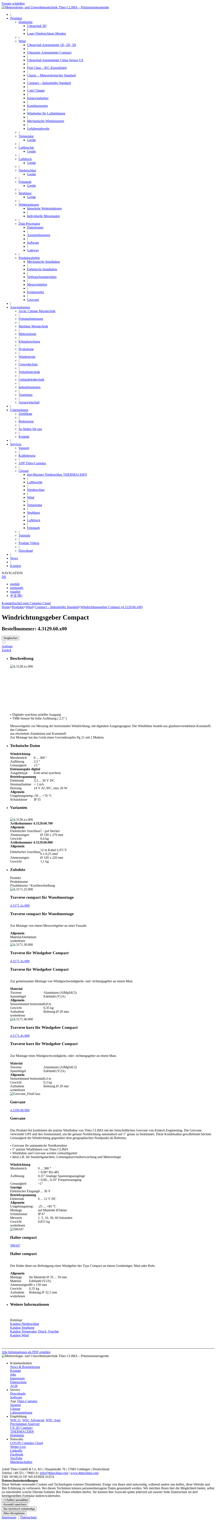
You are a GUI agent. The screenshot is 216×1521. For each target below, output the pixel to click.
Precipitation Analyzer (25, 1424)
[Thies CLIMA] (55, 7)
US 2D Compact (21, 1428)
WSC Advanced (33, 1420)
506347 (15, 1245)
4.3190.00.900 (20, 1110)
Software (16, 1397)
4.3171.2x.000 (20, 905)
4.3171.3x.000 (20, 961)
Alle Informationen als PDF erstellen (26, 1352)
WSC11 (15, 1420)
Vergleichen (10, 638)
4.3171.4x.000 (20, 1035)
